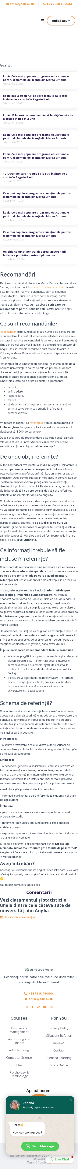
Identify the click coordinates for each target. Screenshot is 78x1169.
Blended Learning (59, 1058)
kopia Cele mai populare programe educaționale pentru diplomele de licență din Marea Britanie (36, 78)
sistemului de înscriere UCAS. (47, 287)
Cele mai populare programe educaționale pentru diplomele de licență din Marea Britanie (37, 195)
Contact (58, 1050)
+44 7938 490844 (59, 4)
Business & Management (19, 1030)
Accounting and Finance (19, 1041)
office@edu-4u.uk (22, 4)
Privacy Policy (58, 1028)
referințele (36, 422)
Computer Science (19, 1057)
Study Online (59, 1065)
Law (19, 1065)
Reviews (59, 1043)
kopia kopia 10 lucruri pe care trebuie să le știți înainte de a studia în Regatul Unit (35, 97)
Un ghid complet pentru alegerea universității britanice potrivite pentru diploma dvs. (34, 253)
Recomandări (8, 331)
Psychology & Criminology (19, 1074)
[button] (71, 1100)
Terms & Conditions (39, 1162)
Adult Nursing (19, 1050)
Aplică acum (61, 21)
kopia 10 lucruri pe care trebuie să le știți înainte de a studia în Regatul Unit (38, 117)
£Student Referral (59, 1035)
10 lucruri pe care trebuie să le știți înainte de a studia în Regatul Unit (35, 175)
